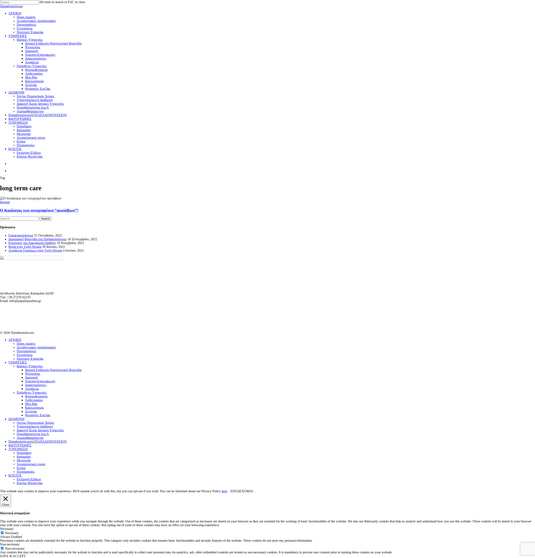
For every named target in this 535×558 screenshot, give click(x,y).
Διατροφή (31, 377)
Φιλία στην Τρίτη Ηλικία (24, 246)
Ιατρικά (5, 202)
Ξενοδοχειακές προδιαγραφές (36, 347)
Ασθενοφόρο (34, 400)
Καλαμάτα (24, 456)
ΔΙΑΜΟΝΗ (16, 419)
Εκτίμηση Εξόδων (29, 479)
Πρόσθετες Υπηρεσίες (32, 392)
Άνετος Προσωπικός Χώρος (35, 422)
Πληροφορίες (26, 471)
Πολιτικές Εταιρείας (30, 358)
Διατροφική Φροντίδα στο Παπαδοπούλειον (37, 239)
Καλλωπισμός (34, 407)
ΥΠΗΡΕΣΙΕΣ (17, 362)
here (224, 491)
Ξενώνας (31, 411)
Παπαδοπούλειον (11, 6)
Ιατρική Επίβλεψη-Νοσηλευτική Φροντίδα (53, 370)
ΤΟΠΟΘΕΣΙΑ (18, 449)
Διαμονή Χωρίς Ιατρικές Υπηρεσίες (40, 430)
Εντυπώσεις (25, 355)
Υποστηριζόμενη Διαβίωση (35, 426)
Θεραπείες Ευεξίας (37, 415)
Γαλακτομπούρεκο (20, 235)
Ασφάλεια (32, 389)
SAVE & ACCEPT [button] (13, 556)
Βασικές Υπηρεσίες (30, 366)
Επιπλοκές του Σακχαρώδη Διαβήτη (32, 243)
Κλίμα (21, 468)
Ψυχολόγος (32, 373)
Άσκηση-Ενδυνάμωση (40, 381)
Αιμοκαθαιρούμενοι (30, 438)
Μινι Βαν (31, 404)
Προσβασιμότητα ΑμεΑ (33, 434)
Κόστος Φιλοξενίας (30, 483)
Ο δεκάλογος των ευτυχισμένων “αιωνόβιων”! (39, 210)
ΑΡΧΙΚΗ (14, 340)
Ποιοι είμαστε (26, 343)
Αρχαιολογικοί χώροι (31, 464)
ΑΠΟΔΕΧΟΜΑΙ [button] (241, 491)
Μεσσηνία (24, 460)
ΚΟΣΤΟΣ (15, 475)
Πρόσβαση (24, 453)
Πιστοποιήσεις (26, 351)
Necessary (12, 533)
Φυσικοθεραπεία (36, 396)
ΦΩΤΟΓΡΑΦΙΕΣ (19, 445)
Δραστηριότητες (35, 385)
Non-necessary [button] (10, 544)
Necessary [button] (7, 529)
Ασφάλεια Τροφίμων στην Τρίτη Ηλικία (35, 250)
